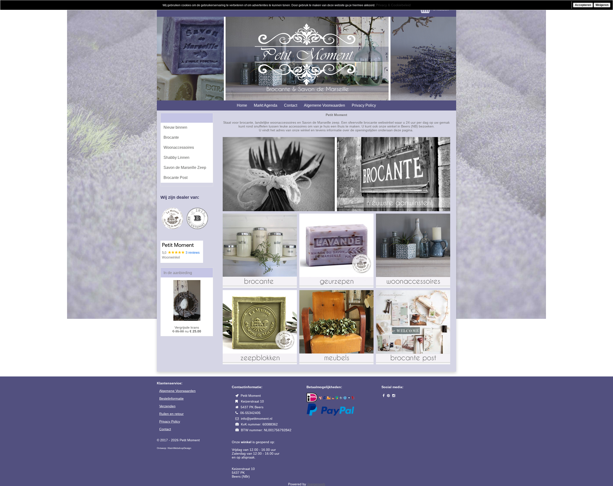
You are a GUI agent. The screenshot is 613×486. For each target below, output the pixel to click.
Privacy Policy (364, 105)
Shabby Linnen (176, 157)
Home (242, 105)
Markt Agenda (265, 105)
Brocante (171, 137)
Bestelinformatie (171, 398)
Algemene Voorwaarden (324, 105)
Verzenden (167, 406)
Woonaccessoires (179, 147)
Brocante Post (175, 178)
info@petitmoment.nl (256, 418)
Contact (290, 105)
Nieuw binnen (175, 127)
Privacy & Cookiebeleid (393, 5)
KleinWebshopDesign (179, 448)
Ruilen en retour (171, 414)
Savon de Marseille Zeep (185, 168)
